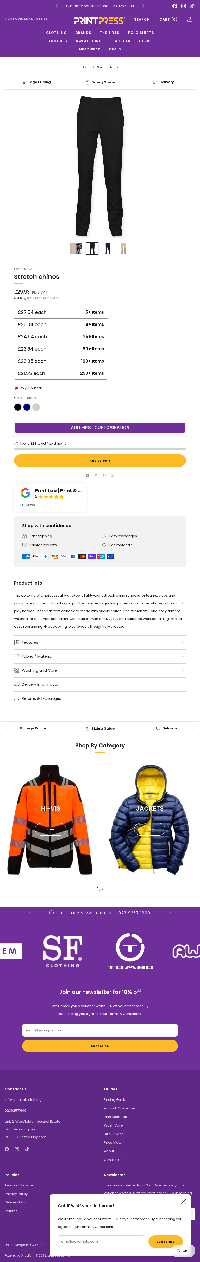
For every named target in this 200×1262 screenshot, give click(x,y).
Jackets (121, 40)
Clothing (56, 32)
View (50, 829)
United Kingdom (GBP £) (26, 19)
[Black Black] (18, 407)
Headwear (90, 49)
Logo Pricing (39, 82)
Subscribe (166, 1242)
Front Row (23, 269)
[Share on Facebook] (87, 475)
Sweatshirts (90, 40)
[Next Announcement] (143, 6)
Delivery (166, 82)
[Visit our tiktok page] (192, 6)
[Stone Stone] (36, 407)
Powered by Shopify (18, 1256)
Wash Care (113, 1125)
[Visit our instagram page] (183, 6)
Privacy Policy (16, 1193)
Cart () (168, 19)
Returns (11, 1210)
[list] (100, 951)
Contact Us (113, 1159)
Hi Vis (145, 40)
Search (142, 19)
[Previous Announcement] (56, 6)
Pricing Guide (115, 1099)
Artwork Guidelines (120, 1108)
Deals (115, 49)
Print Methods (115, 1116)
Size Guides (114, 1133)
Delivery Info (15, 1202)
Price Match (114, 1142)
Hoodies (58, 40)
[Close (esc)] (184, 1201)
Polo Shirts (141, 32)
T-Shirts (110, 32)
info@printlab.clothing (23, 1099)
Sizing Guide (103, 82)
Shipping (20, 298)
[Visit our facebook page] (174, 6)
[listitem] (100, 6)
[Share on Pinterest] (104, 475)
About (109, 1151)
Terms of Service (19, 1185)
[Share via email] (112, 475)
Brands (83, 32)
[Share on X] (95, 475)
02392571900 (15, 1110)
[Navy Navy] (27, 407)
